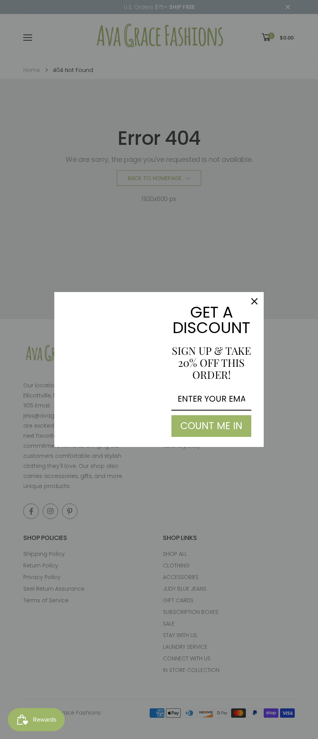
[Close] (254, 301)
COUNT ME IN (211, 426)
